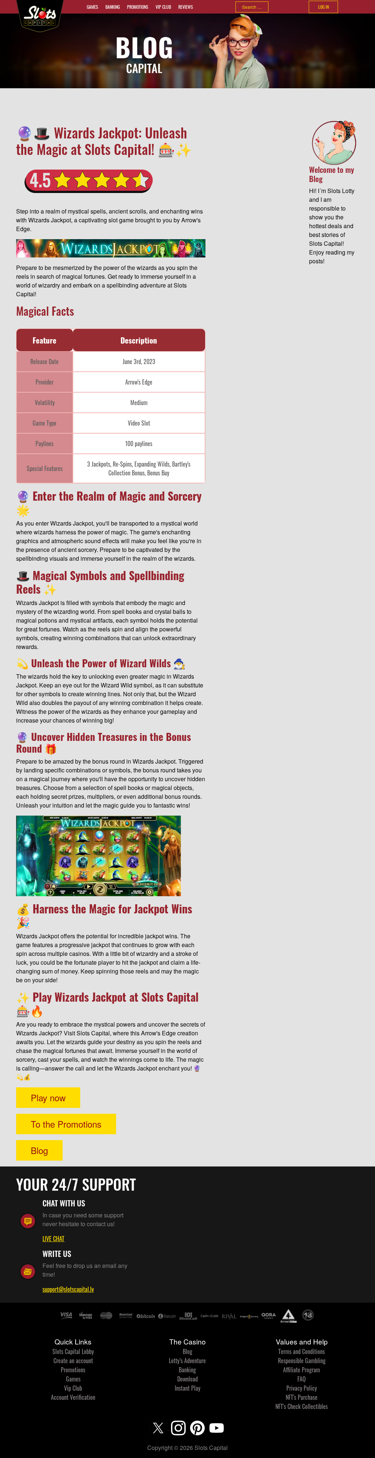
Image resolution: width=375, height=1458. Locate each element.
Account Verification (73, 1397)
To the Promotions (66, 1123)
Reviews (185, 7)
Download (187, 1378)
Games (92, 7)
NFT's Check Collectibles (301, 1406)
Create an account (73, 1360)
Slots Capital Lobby (73, 1351)
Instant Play (187, 1388)
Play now (48, 1097)
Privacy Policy (301, 1388)
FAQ (301, 1378)
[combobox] (251, 6)
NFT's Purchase (302, 1397)
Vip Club (163, 7)
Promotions (137, 7)
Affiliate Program (301, 1369)
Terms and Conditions (301, 1351)
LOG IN (323, 7)
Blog (39, 1150)
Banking (112, 7)
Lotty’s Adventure (187, 1360)
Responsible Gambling (302, 1360)
